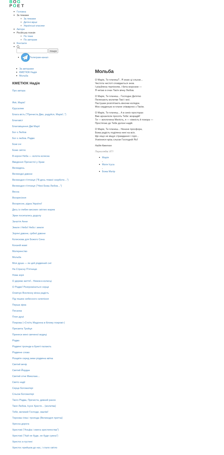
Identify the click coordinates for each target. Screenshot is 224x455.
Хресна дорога (20, 423)
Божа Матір (108, 171)
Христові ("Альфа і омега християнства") (35, 429)
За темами (30, 18)
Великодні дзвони (22, 173)
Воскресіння (19, 197)
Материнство (19, 251)
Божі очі (16, 144)
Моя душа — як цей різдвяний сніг (32, 263)
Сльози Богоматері (23, 394)
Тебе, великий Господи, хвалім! (30, 411)
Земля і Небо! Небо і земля (28, 227)
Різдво (15, 340)
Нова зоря (18, 274)
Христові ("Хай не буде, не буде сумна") (35, 435)
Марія (105, 157)
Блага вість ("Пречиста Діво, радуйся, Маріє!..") (39, 114)
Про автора (18, 90)
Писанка (17, 310)
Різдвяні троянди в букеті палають (31, 346)
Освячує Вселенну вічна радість (30, 292)
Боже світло (19, 150)
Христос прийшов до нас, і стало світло (34, 447)
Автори (21, 29)
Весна (15, 191)
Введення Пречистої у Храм (28, 161)
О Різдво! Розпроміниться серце (30, 286)
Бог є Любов (19, 132)
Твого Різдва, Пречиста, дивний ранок (34, 399)
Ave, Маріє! (18, 102)
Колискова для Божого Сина (28, 239)
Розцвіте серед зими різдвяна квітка (32, 358)
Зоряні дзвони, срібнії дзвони (29, 233)
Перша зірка (19, 304)
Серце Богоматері (22, 388)
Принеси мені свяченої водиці (29, 334)
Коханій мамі (19, 245)
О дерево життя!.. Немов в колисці (32, 280)
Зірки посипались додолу (26, 215)
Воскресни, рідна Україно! (27, 203)
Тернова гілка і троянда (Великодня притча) (37, 417)
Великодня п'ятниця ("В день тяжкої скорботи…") (40, 179)
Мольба (23, 75)
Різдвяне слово (21, 352)
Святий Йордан (21, 370)
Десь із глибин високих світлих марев (33, 209)
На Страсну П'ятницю (24, 269)
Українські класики (34, 25)
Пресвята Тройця (22, 328)
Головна (21, 11)
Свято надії (18, 382)
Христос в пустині (22, 441)
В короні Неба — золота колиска (31, 156)
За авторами (26, 68)
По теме (28, 36)
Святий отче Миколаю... (26, 376)
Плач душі (18, 316)
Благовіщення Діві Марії (26, 126)
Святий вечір (19, 364)
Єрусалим (18, 108)
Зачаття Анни (20, 221)
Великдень (18, 167)
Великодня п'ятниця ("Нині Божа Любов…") (37, 185)
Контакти (22, 43)
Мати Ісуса (108, 164)
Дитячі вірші (30, 22)
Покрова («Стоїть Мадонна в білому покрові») (38, 322)
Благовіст (17, 120)
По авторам (30, 39)
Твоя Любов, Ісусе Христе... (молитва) (34, 405)
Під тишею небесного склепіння (30, 298)
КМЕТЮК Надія (28, 72)
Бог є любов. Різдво (23, 138)
